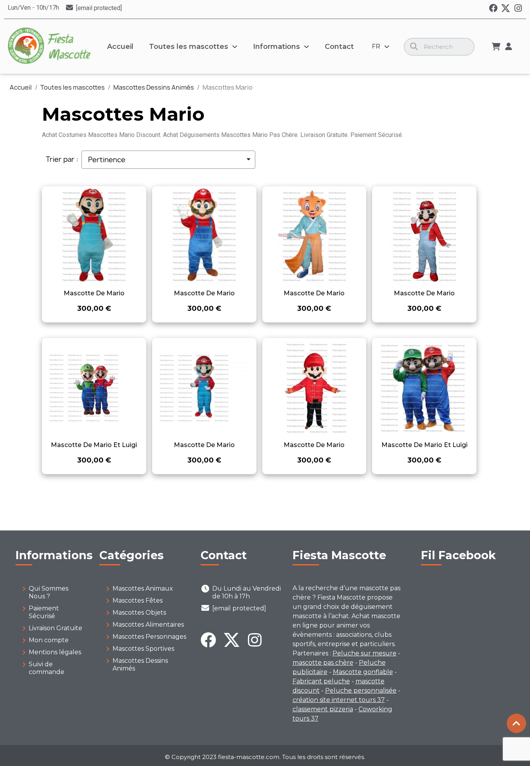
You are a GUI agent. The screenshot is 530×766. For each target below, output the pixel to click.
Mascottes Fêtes (138, 600)
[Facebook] (493, 8)
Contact (339, 46)
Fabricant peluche (321, 681)
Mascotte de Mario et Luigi (94, 445)
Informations (276, 46)
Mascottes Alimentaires (148, 624)
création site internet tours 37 (339, 700)
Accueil (120, 46)
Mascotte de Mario (94, 293)
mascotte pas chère (323, 662)
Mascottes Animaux (143, 588)
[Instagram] (518, 8)
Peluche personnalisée (361, 690)
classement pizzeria (323, 709)
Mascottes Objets (139, 612)
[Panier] (496, 46)
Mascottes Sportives (143, 648)
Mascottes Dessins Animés (140, 664)
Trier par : (62, 159)
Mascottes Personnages (149, 636)
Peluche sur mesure (365, 653)
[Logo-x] (505, 8)
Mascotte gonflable (363, 672)
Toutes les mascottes (188, 46)
